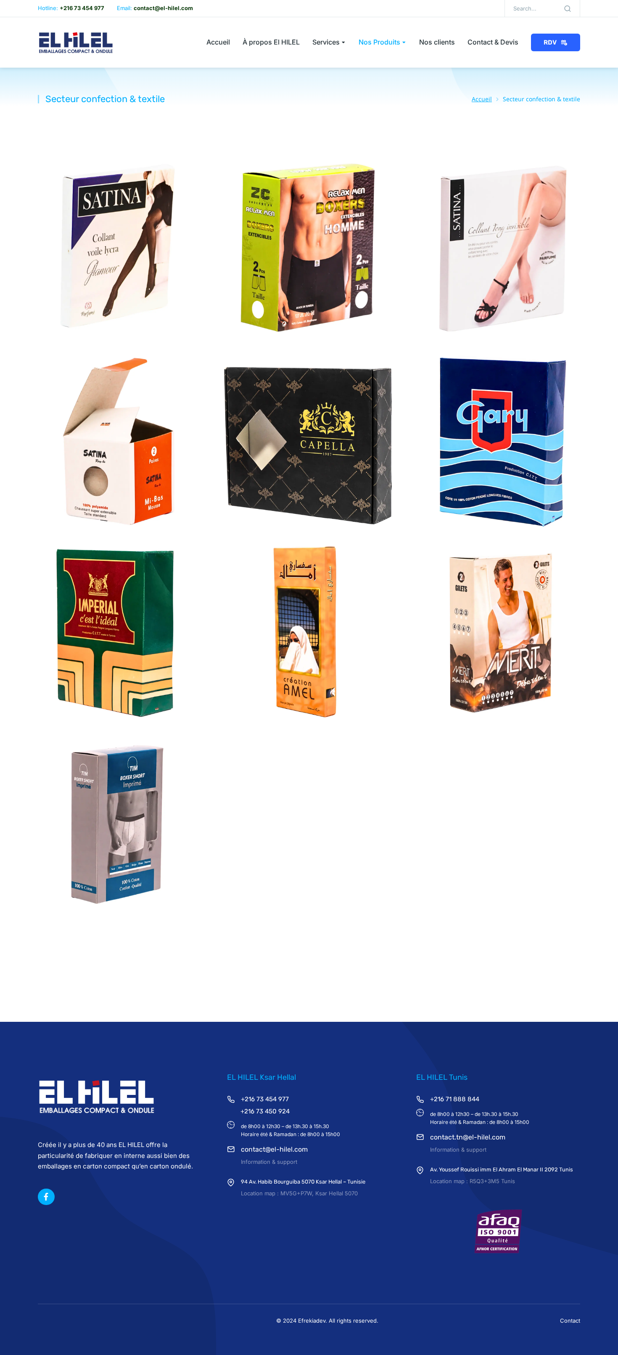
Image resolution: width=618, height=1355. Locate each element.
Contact (570, 1320)
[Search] (567, 8)
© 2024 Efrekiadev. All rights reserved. (327, 1320)
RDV (550, 42)
